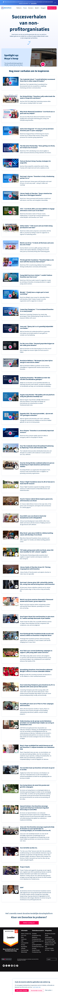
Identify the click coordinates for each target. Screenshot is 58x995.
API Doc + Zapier (49, 950)
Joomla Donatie (49, 948)
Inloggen (43, 8)
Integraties (48, 930)
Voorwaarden (24, 943)
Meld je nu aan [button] (52, 8)
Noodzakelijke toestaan (36, 990)
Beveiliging (24, 946)
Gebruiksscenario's (38, 930)
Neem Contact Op (26, 933)
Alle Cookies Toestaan (21, 990)
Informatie (24, 930)
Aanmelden (34, 3)
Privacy (23, 944)
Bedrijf (36, 8)
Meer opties (48, 990)
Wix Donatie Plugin (50, 941)
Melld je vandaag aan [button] (29, 923)
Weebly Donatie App (50, 943)
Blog (22, 937)
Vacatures (23, 939)
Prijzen (25, 8)
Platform (18, 8)
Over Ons (23, 935)
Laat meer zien (37, 987)
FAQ (22, 941)
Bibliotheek (24, 952)
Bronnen (30, 8)
